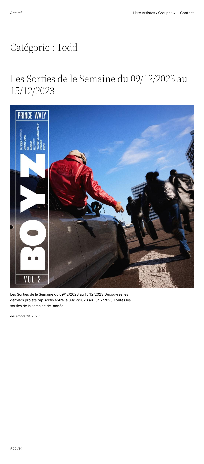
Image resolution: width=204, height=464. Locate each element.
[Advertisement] (102, 380)
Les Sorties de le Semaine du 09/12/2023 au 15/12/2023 (98, 84)
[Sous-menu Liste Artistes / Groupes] (174, 13)
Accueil (16, 13)
